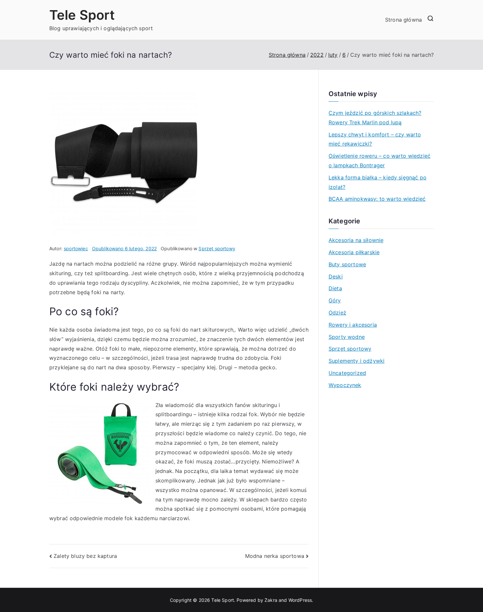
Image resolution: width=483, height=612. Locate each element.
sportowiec (76, 248)
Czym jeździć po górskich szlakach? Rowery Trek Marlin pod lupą (375, 118)
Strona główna (403, 19)
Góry (335, 300)
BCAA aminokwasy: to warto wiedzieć (377, 198)
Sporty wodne (347, 337)
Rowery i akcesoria (353, 324)
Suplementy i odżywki (356, 360)
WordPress (300, 600)
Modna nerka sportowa (274, 556)
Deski (336, 276)
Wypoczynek (345, 385)
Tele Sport (82, 15)
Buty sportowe (347, 264)
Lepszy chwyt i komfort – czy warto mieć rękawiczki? (375, 139)
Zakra (270, 600)
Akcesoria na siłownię (356, 240)
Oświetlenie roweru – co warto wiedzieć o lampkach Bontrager (379, 161)
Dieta (335, 288)
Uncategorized (347, 373)
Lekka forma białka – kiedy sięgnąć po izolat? (377, 182)
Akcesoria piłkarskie (354, 252)
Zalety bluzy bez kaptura (85, 556)
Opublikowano (124, 248)
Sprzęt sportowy (216, 248)
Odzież (337, 312)
